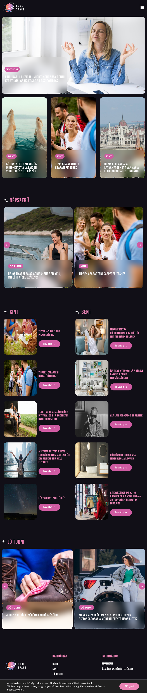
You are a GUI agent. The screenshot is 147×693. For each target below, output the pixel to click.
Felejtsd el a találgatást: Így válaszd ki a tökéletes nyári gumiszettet (53, 415)
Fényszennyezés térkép (52, 498)
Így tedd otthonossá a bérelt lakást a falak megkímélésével (126, 374)
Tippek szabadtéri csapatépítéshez (49, 374)
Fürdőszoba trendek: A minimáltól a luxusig (123, 456)
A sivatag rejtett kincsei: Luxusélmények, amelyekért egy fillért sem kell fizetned (54, 457)
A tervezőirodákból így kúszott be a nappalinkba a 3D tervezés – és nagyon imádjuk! (125, 498)
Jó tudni (58, 674)
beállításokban (15, 689)
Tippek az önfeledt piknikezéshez (49, 333)
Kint (55, 669)
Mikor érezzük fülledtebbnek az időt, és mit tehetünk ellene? (124, 333)
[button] (142, 7)
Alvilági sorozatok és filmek (126, 415)
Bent (55, 664)
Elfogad (129, 686)
